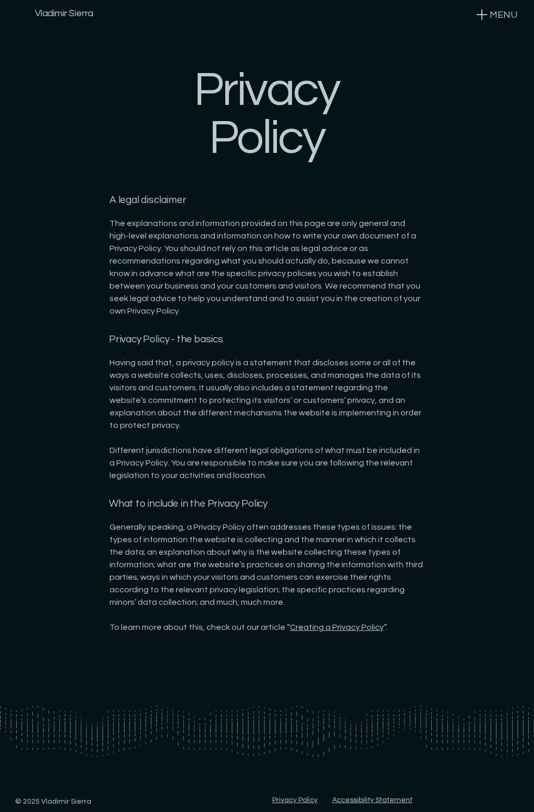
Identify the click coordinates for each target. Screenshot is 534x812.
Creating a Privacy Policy (337, 627)
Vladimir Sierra (64, 13)
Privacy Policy (295, 800)
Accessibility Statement (372, 800)
